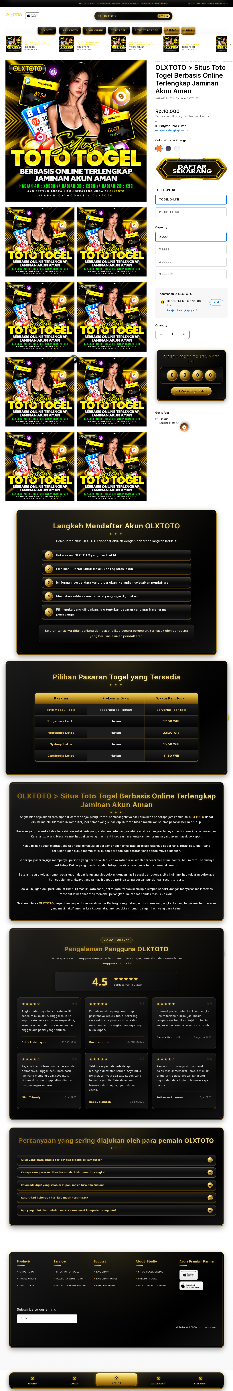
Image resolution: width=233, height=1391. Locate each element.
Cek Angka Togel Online (191, 390)
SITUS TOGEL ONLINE (150, 1271)
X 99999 (165, 262)
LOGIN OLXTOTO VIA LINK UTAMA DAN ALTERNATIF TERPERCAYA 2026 (74, 3)
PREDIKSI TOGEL (170, 212)
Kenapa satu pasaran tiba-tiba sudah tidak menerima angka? (63, 1172)
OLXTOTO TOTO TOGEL (152, 1285)
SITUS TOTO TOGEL (147, 30)
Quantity (161, 325)
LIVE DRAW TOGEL (107, 1278)
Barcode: (181, 98)
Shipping (177, 116)
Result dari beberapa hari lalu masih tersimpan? (54, 1197)
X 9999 (164, 249)
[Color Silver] (177, 148)
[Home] (13, 15)
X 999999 (166, 274)
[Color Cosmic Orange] (159, 148)
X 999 (163, 237)
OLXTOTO (47, 30)
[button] (46, 30)
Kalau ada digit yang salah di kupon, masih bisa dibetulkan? (62, 1185)
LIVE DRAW (102, 1271)
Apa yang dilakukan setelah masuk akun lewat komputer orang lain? (68, 1210)
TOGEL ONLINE (94, 30)
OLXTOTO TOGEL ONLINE (71, 1285)
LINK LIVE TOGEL (106, 1285)
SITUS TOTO (70, 30)
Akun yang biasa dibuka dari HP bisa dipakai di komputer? (61, 1160)
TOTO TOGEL (119, 30)
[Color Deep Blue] (168, 148)
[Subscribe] (73, 1318)
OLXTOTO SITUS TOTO (69, 1278)
